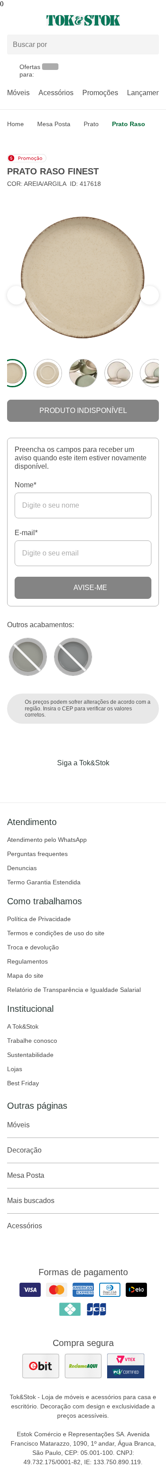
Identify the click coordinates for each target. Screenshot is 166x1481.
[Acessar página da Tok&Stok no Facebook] (46, 781)
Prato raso (128, 123)
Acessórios (56, 92)
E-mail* (26, 532)
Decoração (24, 1150)
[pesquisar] (148, 44)
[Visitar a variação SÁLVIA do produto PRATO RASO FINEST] (28, 657)
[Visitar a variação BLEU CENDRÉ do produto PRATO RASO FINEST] (73, 657)
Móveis (18, 92)
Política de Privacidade (39, 918)
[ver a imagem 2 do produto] (48, 373)
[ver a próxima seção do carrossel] (16, 295)
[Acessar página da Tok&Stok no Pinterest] (96, 781)
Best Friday (23, 1083)
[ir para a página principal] (83, 20)
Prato (91, 123)
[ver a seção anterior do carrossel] (149, 295)
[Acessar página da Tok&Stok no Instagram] (71, 781)
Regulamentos (27, 961)
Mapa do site (25, 975)
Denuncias (22, 868)
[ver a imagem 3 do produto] (83, 373)
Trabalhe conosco (32, 1040)
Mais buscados (30, 1200)
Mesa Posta (53, 123)
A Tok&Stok (23, 1026)
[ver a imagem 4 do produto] (118, 373)
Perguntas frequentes (37, 853)
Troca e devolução (33, 947)
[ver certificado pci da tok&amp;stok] (125, 1366)
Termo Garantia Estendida (44, 882)
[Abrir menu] (27, 20)
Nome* (25, 485)
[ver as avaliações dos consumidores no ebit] (40, 1366)
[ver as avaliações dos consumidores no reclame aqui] (83, 1366)
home (15, 123)
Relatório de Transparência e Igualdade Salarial (74, 989)
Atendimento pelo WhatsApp (47, 839)
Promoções (100, 92)
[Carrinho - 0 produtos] (153, 20)
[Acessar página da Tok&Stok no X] (120, 781)
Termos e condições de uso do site (55, 933)
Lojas (14, 1068)
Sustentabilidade (30, 1054)
